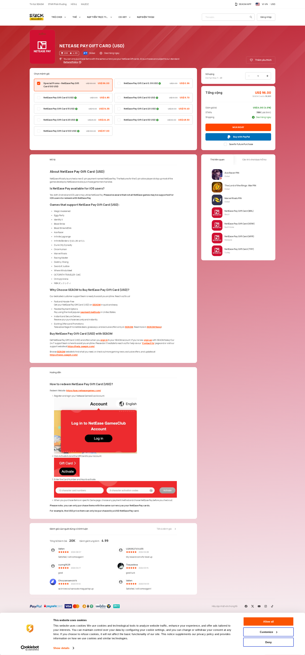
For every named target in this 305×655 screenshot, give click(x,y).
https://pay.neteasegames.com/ (83, 390)
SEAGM (96, 304)
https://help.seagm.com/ (81, 346)
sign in (104, 340)
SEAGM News (154, 326)
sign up (148, 340)
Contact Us (148, 343)
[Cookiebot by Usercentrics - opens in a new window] (29, 648)
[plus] (267, 76)
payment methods (90, 312)
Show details (61, 648)
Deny (268, 642)
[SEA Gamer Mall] (36, 17)
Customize (266, 631)
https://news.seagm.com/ (64, 354)
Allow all (268, 621)
